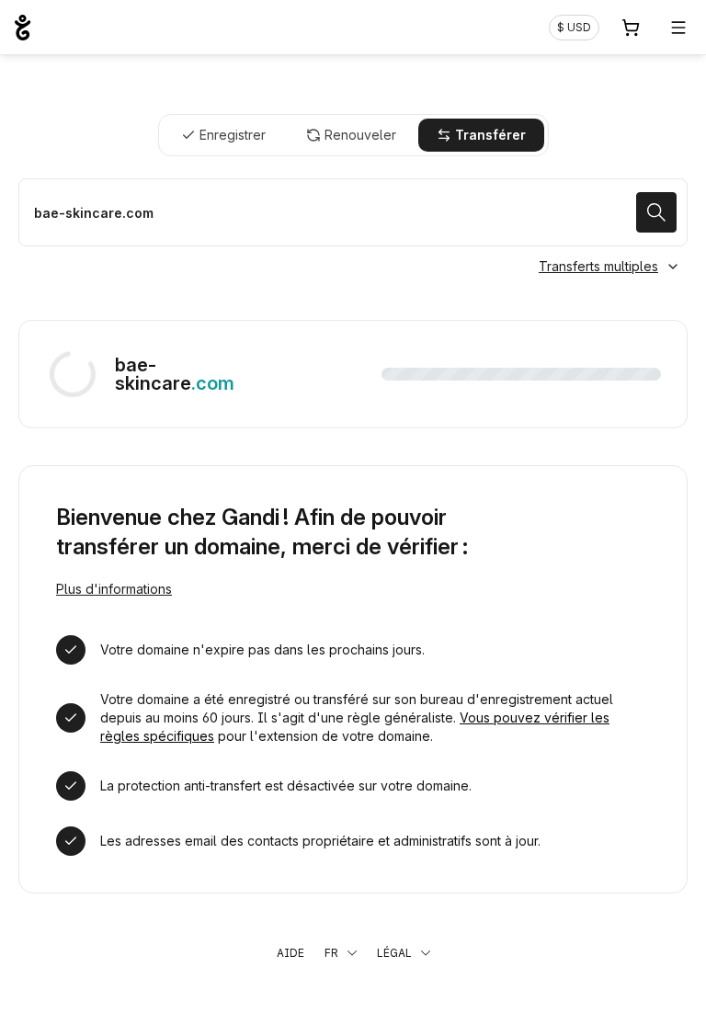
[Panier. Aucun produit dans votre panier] (630, 27)
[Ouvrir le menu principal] (678, 27)
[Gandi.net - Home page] (22, 27)
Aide (290, 953)
